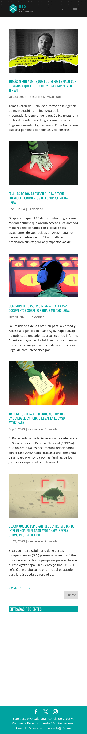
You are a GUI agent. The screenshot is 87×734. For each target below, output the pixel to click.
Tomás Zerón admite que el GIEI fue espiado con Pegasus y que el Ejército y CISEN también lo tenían (42, 86)
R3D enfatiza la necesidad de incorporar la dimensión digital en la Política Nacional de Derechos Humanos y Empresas (39, 686)
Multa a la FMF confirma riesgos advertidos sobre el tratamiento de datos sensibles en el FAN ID (41, 639)
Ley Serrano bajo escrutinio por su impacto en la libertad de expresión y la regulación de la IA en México (43, 671)
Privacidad (53, 97)
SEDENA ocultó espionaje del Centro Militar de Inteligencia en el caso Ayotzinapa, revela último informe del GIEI (41, 530)
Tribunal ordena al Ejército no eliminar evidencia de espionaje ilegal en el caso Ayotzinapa (37, 418)
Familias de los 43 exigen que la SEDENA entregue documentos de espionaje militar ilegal (39, 198)
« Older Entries (19, 588)
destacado (37, 97)
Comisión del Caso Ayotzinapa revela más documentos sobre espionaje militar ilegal (39, 308)
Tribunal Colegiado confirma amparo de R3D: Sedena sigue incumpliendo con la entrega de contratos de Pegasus (41, 623)
